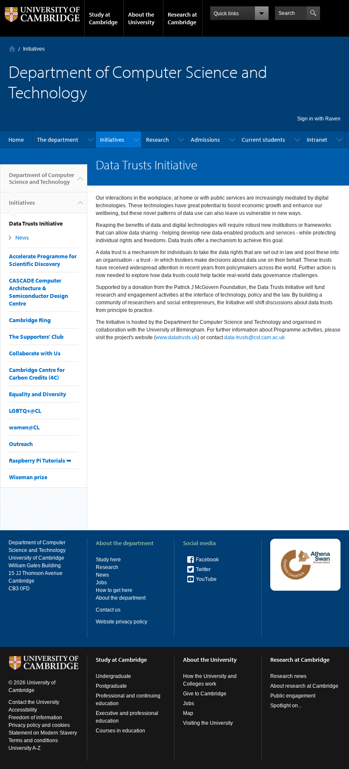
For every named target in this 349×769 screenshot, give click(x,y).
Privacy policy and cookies (39, 725)
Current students (263, 139)
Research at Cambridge (182, 18)
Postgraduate (111, 686)
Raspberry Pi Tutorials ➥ (40, 460)
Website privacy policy (121, 622)
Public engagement (292, 696)
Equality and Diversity (37, 394)
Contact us (108, 610)
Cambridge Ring (30, 320)
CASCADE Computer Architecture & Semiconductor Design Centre (38, 292)
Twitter (203, 569)
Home (12, 48)
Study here (108, 560)
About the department (121, 598)
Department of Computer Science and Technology (41, 178)
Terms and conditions (33, 740)
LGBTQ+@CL (25, 411)
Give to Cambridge (204, 694)
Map (188, 713)
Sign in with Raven (318, 119)
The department (57, 139)
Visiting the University (208, 723)
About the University (141, 18)
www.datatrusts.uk (176, 337)
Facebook (207, 560)
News (22, 237)
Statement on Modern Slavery (43, 733)
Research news (288, 676)
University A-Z (24, 748)
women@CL (24, 427)
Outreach (21, 444)
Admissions (205, 139)
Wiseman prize (28, 477)
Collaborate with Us (34, 353)
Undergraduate (113, 676)
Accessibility (23, 710)
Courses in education (120, 731)
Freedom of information (35, 717)
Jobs (101, 583)
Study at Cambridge (103, 18)
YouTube (206, 579)
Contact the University (34, 702)
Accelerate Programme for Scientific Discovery (43, 260)
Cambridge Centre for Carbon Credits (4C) (37, 373)
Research (157, 139)
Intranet (317, 139)
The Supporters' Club (36, 336)
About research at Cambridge (304, 686)
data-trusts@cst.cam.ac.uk (254, 337)
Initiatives (34, 49)
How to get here (114, 590)
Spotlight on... (286, 706)
